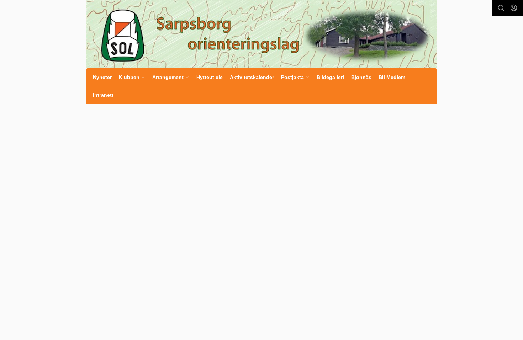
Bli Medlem (392, 77)
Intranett (103, 95)
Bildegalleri (330, 77)
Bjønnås (361, 77)
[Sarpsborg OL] (261, 34)
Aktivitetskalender (252, 77)
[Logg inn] (513, 7)
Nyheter (102, 77)
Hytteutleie (209, 77)
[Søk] (501, 7)
